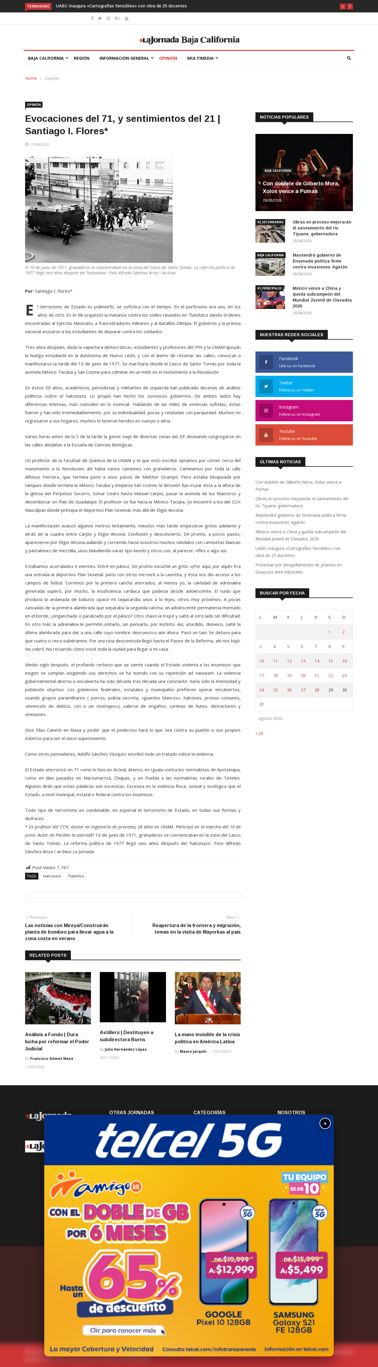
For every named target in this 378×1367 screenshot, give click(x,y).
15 (330, 661)
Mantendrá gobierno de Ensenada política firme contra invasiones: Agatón (320, 261)
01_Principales (269, 288)
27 (303, 690)
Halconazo (52, 876)
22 (330, 675)
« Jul (259, 733)
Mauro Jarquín (193, 1051)
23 (344, 675)
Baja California (46, 58)
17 (261, 675)
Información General (124, 58)
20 (303, 675)
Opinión (168, 58)
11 (275, 661)
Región (81, 58)
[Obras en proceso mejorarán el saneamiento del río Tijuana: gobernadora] (271, 232)
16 (344, 661)
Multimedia (200, 58)
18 (275, 675)
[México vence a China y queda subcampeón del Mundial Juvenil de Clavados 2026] (271, 298)
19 (289, 675)
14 (317, 661)
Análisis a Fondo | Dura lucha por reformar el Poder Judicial (57, 1041)
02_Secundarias (270, 222)
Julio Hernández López (126, 1049)
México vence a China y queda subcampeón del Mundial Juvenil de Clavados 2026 (300, 535)
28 (317, 690)
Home (31, 78)
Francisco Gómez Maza (51, 1058)
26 (289, 690)
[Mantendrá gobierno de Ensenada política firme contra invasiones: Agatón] (271, 265)
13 (303, 661)
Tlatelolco (76, 876)
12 (289, 661)
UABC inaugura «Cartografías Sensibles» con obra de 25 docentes (297, 551)
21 (317, 675)
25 (275, 690)
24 (261, 690)
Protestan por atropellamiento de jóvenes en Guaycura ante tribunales (125, 6)
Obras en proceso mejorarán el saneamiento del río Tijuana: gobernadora (322, 228)
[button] (343, 6)
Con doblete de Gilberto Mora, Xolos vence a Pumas (298, 485)
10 (261, 661)
